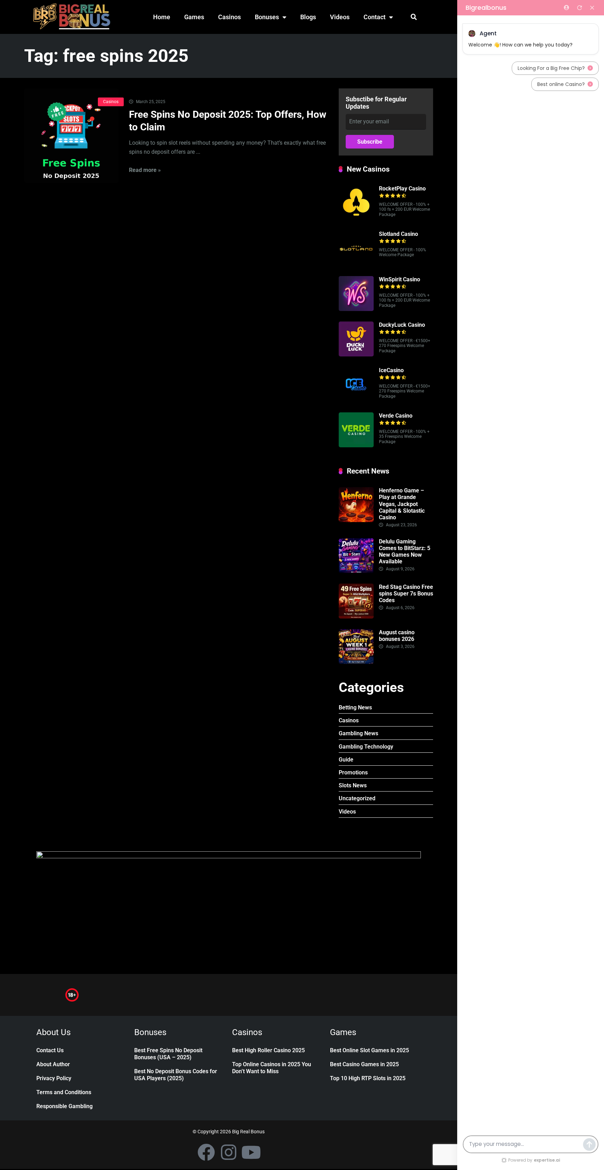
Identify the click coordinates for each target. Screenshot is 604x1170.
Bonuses (267, 17)
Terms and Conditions (63, 1092)
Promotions (353, 772)
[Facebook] (206, 1152)
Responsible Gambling (64, 1106)
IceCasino (391, 370)
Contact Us (50, 1050)
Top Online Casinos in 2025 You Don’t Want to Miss (271, 1068)
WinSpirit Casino (399, 279)
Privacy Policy (53, 1078)
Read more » (145, 170)
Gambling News (358, 733)
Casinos (229, 17)
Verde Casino (395, 415)
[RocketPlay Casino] (356, 218)
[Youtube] (251, 1152)
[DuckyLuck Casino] (356, 354)
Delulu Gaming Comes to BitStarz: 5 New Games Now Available (404, 551)
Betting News (355, 707)
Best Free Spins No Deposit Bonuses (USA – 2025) (168, 1054)
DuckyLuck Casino (402, 325)
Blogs (308, 17)
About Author (53, 1064)
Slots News (353, 785)
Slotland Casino (398, 234)
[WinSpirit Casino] (356, 309)
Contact (375, 17)
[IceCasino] (356, 400)
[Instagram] (228, 1152)
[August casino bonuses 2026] (356, 662)
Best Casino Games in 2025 (364, 1064)
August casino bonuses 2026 (397, 635)
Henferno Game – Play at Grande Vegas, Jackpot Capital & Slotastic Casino (402, 504)
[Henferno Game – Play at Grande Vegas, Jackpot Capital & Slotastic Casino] (356, 520)
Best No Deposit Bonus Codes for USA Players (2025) (175, 1075)
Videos (340, 17)
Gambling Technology (366, 746)
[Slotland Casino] (356, 263)
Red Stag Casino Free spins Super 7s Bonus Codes (406, 594)
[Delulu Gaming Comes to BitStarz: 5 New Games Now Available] (356, 571)
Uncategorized (357, 798)
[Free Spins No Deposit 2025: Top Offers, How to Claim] (71, 135)
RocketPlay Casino (402, 188)
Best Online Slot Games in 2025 (369, 1050)
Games (194, 17)
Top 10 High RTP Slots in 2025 (367, 1078)
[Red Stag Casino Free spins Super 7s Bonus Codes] (356, 616)
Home (161, 17)
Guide (346, 759)
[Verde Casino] (356, 445)
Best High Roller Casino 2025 (268, 1050)
